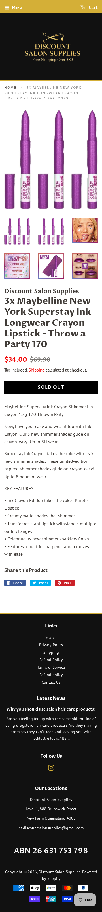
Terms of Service (51, 667)
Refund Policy (51, 659)
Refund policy (51, 674)
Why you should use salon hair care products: (51, 709)
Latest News (51, 698)
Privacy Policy (51, 644)
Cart (93, 7)
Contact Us (51, 682)
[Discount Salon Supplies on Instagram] (51, 769)
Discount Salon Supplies (59, 871)
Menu (16, 7)
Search (51, 637)
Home (10, 88)
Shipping (36, 370)
